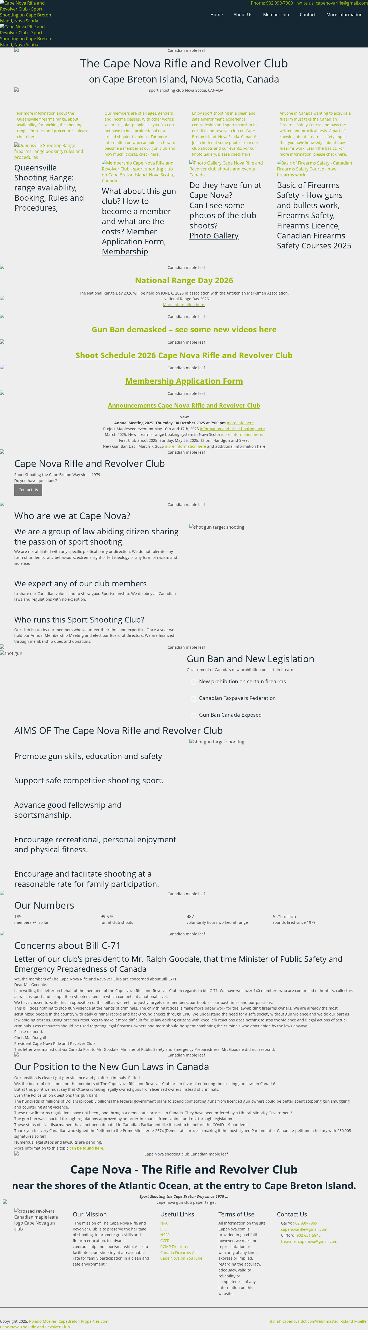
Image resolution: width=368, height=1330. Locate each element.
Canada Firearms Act (179, 1252)
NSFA (165, 1234)
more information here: (242, 434)
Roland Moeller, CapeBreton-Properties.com (68, 1321)
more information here (185, 446)
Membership (276, 15)
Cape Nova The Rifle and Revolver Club (35, 1326)
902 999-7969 (305, 1223)
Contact (308, 15)
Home (216, 15)
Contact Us (28, 489)
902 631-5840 (309, 1235)
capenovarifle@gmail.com (303, 1229)
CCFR (164, 1240)
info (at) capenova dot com (291, 1321)
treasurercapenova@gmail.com (308, 1241)
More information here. (184, 304)
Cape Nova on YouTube (181, 1258)
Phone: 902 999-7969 (272, 3)
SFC (163, 1229)
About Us (243, 15)
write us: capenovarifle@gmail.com (332, 3)
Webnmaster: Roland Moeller (341, 1321)
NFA (164, 1223)
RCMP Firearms (174, 1246)
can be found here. (87, 1148)
